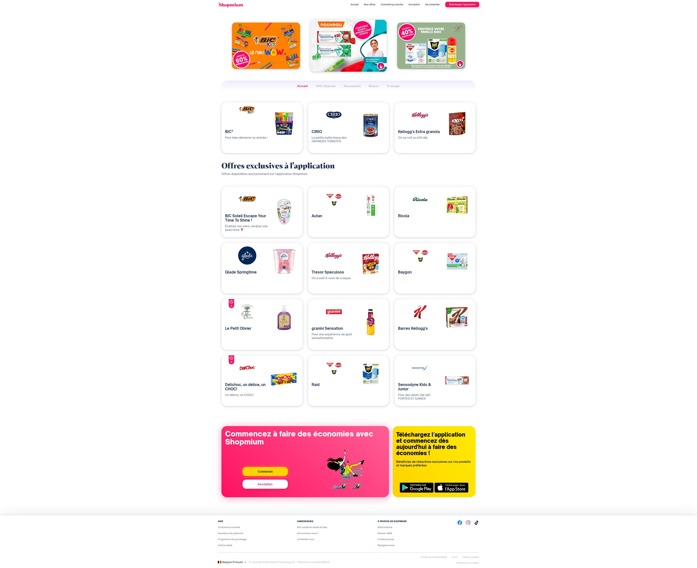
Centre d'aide (225, 545)
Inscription (414, 4)
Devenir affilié (385, 533)
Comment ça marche (392, 4)
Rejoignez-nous (386, 545)
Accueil (354, 4)
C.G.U (455, 557)
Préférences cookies (467, 562)
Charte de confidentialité (434, 557)
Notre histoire (385, 527)
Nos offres (369, 4)
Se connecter (432, 4)
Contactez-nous (305, 539)
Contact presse (386, 539)
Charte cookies (471, 557)
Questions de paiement (230, 533)
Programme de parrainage (232, 539)
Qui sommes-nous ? (308, 533)
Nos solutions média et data (312, 527)
